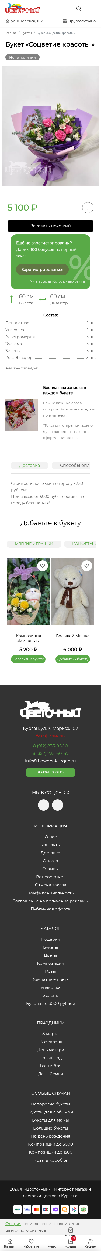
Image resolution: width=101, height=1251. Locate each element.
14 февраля (50, 1041)
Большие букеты (50, 1128)
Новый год (50, 1057)
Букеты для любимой (50, 1112)
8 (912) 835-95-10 (50, 746)
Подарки (50, 939)
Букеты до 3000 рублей (50, 1003)
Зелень (50, 995)
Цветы (50, 955)
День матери (50, 1049)
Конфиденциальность (50, 892)
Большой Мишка (72, 636)
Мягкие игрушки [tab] (34, 543)
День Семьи (50, 1073)
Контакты (50, 844)
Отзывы (50, 868)
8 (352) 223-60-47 (51, 753)
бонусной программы (69, 281)
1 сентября (50, 1065)
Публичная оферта (50, 908)
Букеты (50, 947)
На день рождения (50, 1136)
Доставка (29, 465)
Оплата (50, 860)
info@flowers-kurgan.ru (50, 761)
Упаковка (51, 987)
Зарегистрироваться (42, 269)
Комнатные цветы (50, 979)
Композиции (50, 963)
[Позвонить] (91, 8)
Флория (13, 1223)
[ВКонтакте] (66, 8)
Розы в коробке (50, 1160)
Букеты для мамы (50, 1120)
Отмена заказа (50, 884)
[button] (87, 604)
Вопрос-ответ (50, 876)
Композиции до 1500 (50, 1152)
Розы (50, 971)
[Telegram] (55, 8)
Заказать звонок (50, 772)
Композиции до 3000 (50, 1144)
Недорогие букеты (50, 1104)
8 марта (50, 1033)
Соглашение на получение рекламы (50, 900)
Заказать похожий (50, 225)
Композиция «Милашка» (28, 639)
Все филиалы (51, 735)
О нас (51, 836)
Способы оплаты (79, 465)
